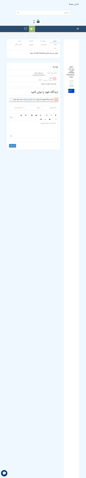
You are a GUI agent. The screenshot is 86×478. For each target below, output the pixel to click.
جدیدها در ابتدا (39, 73)
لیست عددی (21, 115)
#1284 (40, 80)
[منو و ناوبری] (78, 29)
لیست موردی (25, 115)
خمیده (51, 115)
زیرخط (47, 115)
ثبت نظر (12, 146)
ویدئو (32, 115)
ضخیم (55, 115)
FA (34, 20)
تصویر (36, 115)
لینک (40, 115)
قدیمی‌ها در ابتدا (51, 73)
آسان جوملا (74, 4)
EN (34, 23)
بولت (56, 119)
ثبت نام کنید (31, 99)
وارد (24, 99)
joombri (71, 86)
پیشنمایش (69, 91)
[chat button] (4, 473)
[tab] (54, 41)
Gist (41, 119)
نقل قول (50, 119)
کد (45, 119)
